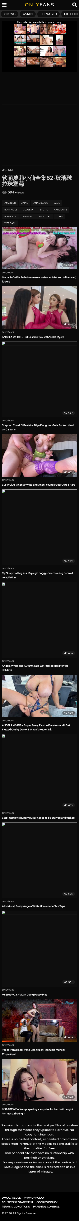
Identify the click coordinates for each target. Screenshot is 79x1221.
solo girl (45, 216)
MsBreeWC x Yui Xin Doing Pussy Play (24, 994)
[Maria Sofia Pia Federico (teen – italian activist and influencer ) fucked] (39, 248)
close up (28, 209)
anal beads (40, 203)
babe (57, 203)
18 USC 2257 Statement (17, 1202)
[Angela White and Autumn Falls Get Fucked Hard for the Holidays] (39, 620)
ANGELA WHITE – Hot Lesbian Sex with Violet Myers (33, 337)
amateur (10, 203)
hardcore (60, 209)
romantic (10, 216)
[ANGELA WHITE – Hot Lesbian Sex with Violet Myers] (39, 307)
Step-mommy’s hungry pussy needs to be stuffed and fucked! (38, 817)
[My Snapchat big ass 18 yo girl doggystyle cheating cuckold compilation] (39, 527)
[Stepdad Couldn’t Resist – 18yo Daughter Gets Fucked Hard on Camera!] (39, 379)
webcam (9, 223)
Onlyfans (8, 273)
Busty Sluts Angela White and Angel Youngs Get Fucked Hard (38, 484)
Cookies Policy (47, 1202)
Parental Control (46, 1206)
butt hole (10, 209)
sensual (28, 216)
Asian (7, 170)
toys (60, 216)
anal (24, 203)
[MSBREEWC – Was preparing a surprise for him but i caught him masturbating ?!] (39, 1080)
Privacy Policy (34, 1197)
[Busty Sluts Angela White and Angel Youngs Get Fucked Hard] (39, 455)
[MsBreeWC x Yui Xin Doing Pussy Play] (39, 949)
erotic (44, 209)
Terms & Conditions (16, 1206)
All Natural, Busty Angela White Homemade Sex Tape (33, 906)
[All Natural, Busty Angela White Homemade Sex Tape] (39, 860)
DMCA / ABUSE (11, 1197)
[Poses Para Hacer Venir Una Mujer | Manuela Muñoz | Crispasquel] (39, 1020)
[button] (6, 5)
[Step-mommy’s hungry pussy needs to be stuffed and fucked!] (39, 772)
